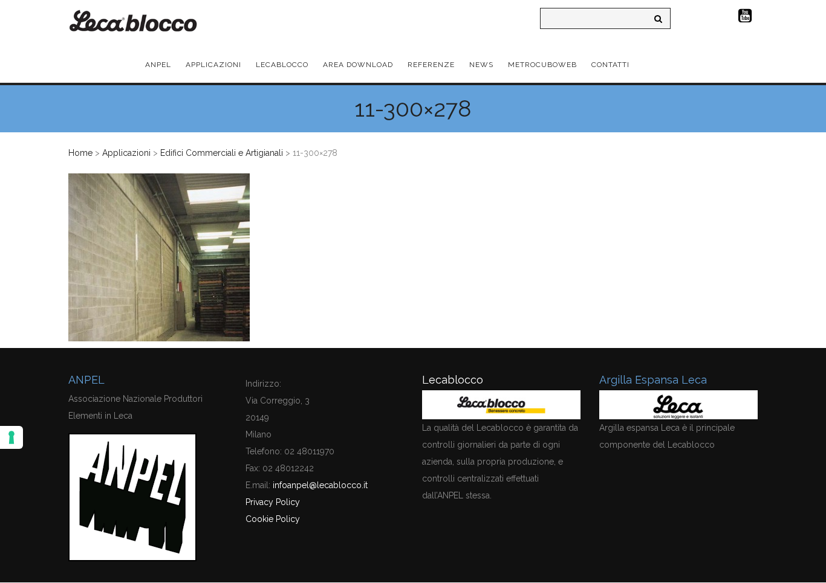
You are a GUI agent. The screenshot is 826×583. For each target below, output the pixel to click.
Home (80, 153)
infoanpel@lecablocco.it (320, 485)
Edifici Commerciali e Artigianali (221, 153)
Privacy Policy (273, 502)
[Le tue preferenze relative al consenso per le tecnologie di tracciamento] (11, 437)
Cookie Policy (273, 519)
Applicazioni (126, 153)
